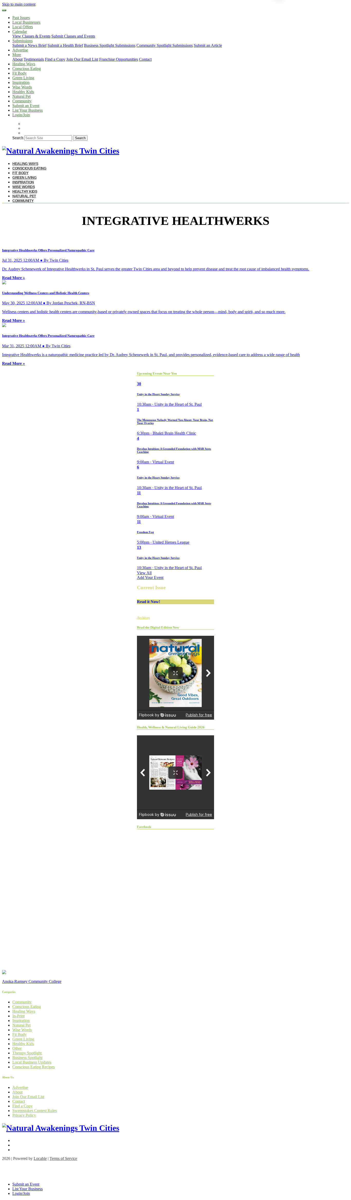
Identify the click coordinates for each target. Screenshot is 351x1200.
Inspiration (21, 82)
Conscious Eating (26, 68)
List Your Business (27, 110)
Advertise (20, 50)
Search (17, 138)
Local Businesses (26, 22)
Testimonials (34, 59)
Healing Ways (23, 64)
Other (17, 1048)
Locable (40, 1158)
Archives (143, 618)
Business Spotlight (27, 1057)
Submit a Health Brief (65, 45)
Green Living (23, 78)
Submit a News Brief (29, 45)
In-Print (18, 1016)
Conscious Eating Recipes (33, 1067)
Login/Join (21, 115)
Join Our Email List (82, 59)
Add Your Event (150, 577)
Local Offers (22, 27)
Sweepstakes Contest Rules (34, 1110)
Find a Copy (55, 59)
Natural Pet (21, 96)
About (17, 59)
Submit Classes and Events (73, 36)
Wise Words (22, 87)
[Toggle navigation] (4, 10)
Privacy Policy (24, 1115)
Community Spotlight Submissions (164, 45)
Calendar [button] (19, 31)
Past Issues (21, 17)
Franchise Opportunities (118, 59)
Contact (145, 59)
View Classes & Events (31, 36)
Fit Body (19, 73)
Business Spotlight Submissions (109, 45)
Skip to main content (18, 4)
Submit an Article (208, 45)
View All (144, 573)
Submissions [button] (22, 41)
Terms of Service (63, 1158)
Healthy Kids (23, 92)
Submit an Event (25, 105)
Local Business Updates (31, 1062)
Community (22, 101)
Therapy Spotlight (27, 1053)
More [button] (16, 54)
